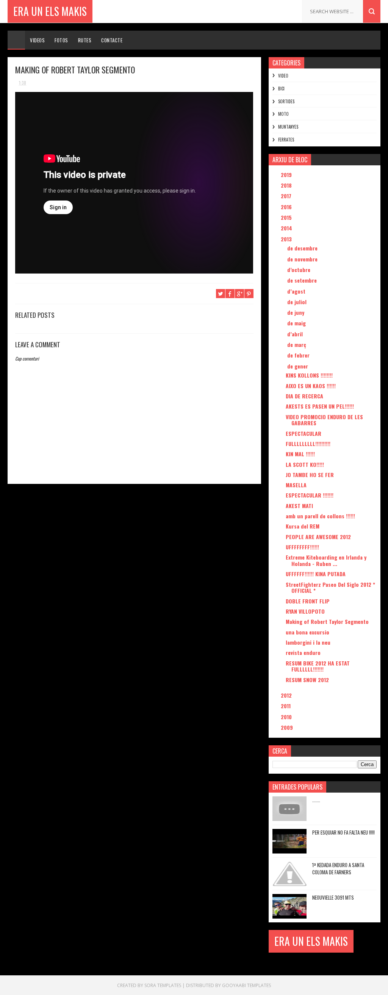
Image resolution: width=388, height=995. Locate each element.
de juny (296, 312)
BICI (281, 89)
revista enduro (303, 652)
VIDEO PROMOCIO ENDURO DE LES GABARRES (324, 420)
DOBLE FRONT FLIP (308, 601)
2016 (287, 207)
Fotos (61, 40)
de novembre (303, 259)
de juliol (297, 302)
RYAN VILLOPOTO (305, 611)
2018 (287, 185)
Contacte (111, 40)
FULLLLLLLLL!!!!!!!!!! (308, 444)
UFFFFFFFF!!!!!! (302, 547)
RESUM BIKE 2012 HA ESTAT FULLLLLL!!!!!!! (318, 666)
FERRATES (286, 140)
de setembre (302, 280)
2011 (286, 706)
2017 (287, 196)
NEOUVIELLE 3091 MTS (333, 897)
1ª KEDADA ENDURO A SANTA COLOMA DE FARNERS (338, 868)
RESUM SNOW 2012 (307, 680)
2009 (287, 727)
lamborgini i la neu (308, 642)
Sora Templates (162, 985)
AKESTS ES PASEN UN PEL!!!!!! (320, 406)
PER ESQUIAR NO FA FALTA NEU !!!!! (343, 832)
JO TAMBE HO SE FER (310, 475)
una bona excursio (307, 632)
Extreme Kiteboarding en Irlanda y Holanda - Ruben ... (326, 560)
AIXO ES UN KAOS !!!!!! (311, 386)
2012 (287, 695)
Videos (37, 40)
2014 (287, 228)
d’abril (295, 334)
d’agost (297, 291)
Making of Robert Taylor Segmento (327, 621)
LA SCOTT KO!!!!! (305, 464)
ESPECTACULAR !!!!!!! (309, 495)
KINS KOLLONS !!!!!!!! (309, 375)
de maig (297, 323)
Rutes (85, 40)
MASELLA (296, 485)
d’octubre (299, 270)
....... (316, 800)
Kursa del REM (302, 526)
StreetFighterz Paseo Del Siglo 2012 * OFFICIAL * (330, 587)
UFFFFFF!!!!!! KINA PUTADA (316, 574)
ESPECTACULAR (303, 433)
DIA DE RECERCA (304, 396)
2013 (287, 239)
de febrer (299, 355)
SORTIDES (286, 101)
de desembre (303, 248)
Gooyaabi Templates (246, 985)
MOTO (283, 114)
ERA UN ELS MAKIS (50, 11)
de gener (298, 366)
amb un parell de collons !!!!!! (320, 516)
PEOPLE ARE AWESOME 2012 (318, 537)
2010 (287, 717)
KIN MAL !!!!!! (300, 454)
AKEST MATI (299, 506)
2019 (287, 175)
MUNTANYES (288, 127)
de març (297, 344)
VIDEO (283, 76)
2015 (287, 217)
